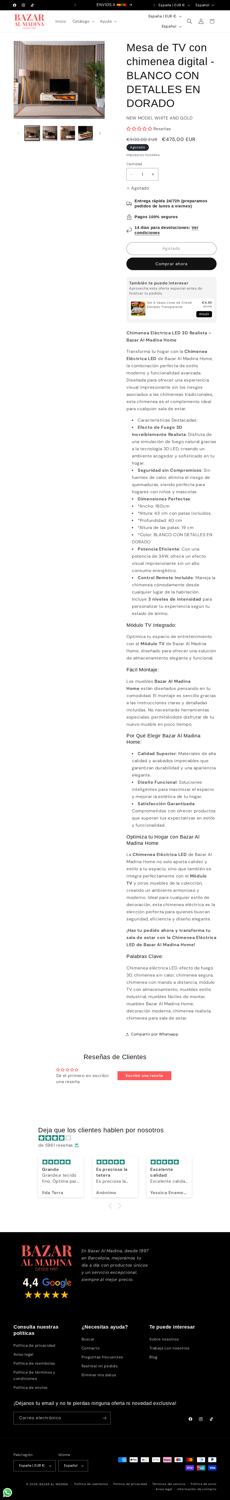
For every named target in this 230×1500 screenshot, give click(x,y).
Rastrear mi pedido (100, 1365)
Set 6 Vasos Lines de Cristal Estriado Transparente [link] (169, 305)
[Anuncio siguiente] (154, 5)
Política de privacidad (34, 1345)
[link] (138, 309)
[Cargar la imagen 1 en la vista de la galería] (32, 133)
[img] (117, 1138)
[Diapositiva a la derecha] (100, 133)
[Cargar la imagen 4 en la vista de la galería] (85, 133)
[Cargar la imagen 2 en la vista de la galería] (50, 133)
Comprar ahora (171, 264)
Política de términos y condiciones (34, 1375)
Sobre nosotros (164, 1339)
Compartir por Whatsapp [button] (155, 1034)
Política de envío (204, 1484)
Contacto (91, 1348)
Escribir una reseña (144, 1075)
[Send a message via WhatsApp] (7, 1492)
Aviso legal (23, 1354)
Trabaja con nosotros (169, 1348)
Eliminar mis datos (99, 1374)
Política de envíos (30, 1387)
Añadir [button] (204, 314)
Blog (153, 1357)
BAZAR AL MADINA (53, 1484)
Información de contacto (197, 1489)
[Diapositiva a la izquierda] (18, 133)
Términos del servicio (169, 1484)
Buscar (88, 1339)
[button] (83, 21)
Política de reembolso (34, 1363)
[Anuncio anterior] (75, 5)
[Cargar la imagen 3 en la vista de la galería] (67, 133)
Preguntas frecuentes (102, 1357)
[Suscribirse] (104, 1418)
